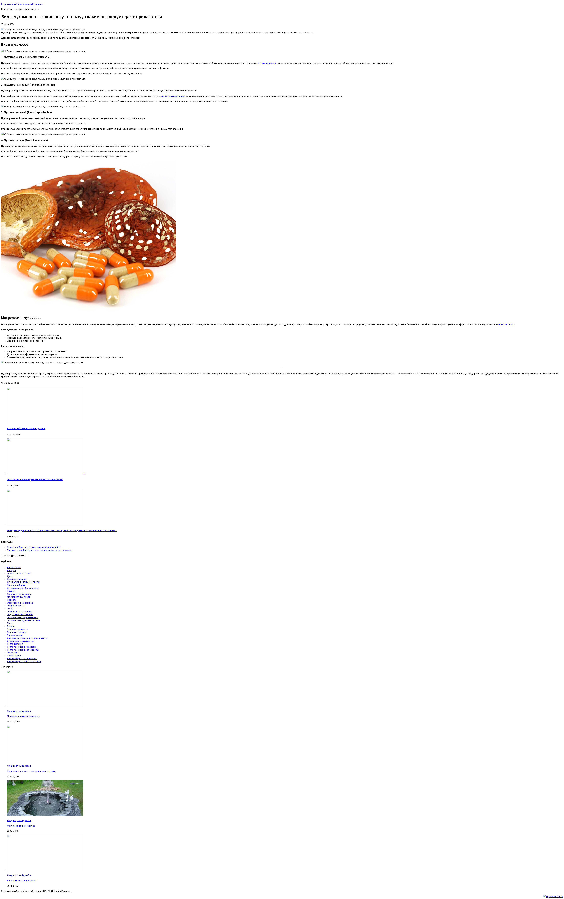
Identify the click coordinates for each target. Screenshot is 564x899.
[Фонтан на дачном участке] (45, 815)
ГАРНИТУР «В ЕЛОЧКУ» (19, 573)
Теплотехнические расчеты (21, 646)
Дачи (9, 576)
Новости (11, 599)
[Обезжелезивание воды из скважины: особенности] (45, 473)
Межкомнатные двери (18, 596)
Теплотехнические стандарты (23, 649)
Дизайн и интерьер (17, 579)
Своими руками (15, 634)
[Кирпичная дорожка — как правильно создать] (45, 760)
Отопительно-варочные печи (22, 617)
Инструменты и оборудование (23, 588)
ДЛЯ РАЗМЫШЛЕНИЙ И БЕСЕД (23, 582)
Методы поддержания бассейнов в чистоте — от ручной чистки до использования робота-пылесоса (62, 530)
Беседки (11, 570)
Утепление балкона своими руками (26, 428)
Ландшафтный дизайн (19, 593)
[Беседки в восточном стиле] (45, 869)
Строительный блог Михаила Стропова (22, 3)
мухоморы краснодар (173, 95)
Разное (10, 626)
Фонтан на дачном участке (21, 825)
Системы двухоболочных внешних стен (27, 637)
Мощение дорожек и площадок (23, 716)
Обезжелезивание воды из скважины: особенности (35, 479)
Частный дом (14, 655)
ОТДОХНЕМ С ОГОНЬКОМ (20, 614)
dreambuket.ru (505, 324)
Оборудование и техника (20, 602)
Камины (11, 590)
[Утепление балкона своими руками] (45, 422)
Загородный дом (16, 585)
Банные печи (14, 567)
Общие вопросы (15, 605)
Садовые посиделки (17, 629)
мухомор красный (267, 62)
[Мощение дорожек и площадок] (45, 705)
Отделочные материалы (19, 611)
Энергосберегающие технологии (24, 661)
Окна (9, 608)
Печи (9, 623)
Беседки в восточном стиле (21, 880)
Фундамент (13, 652)
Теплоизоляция (15, 643)
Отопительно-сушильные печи (23, 620)
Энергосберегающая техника (22, 658)
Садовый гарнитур (17, 632)
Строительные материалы (21, 640)
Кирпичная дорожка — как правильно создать (31, 770)
